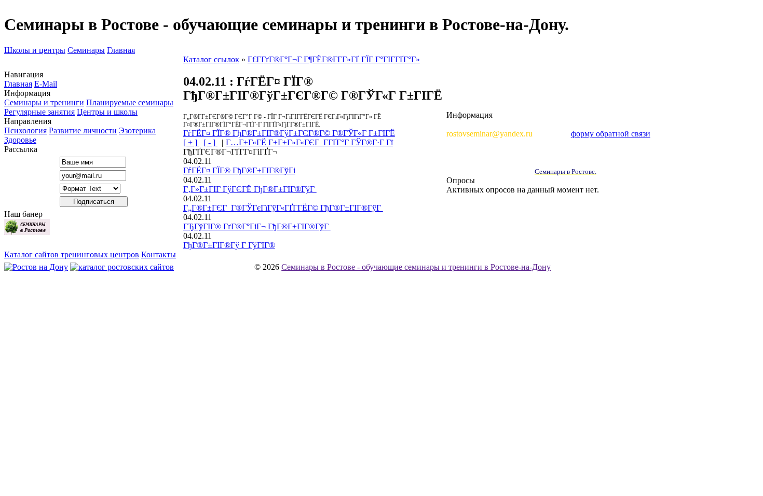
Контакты (158, 254)
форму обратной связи (610, 133)
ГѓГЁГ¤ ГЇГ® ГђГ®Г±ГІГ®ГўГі (239, 170)
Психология (25, 130)
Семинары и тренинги (44, 102)
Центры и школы (107, 111)
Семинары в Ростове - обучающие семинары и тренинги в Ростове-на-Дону (416, 267)
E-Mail (45, 83)
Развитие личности (83, 130)
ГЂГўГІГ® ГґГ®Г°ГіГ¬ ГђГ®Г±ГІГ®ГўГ (257, 226)
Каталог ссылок (211, 59)
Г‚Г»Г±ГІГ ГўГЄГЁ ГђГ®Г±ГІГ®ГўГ (250, 189)
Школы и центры (34, 50)
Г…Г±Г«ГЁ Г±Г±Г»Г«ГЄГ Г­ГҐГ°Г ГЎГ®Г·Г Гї (309, 142)
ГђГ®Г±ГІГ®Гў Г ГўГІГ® (229, 245)
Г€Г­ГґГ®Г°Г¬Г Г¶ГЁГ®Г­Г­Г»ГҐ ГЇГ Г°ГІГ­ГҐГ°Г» (334, 59)
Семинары (86, 50)
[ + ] (191, 142)
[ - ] (210, 142)
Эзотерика (137, 130)
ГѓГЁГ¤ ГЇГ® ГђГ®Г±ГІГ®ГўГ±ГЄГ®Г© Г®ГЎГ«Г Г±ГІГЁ (289, 133)
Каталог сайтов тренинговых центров (71, 254)
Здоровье (20, 139)
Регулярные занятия (39, 111)
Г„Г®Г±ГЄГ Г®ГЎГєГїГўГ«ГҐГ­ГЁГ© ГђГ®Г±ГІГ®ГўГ (283, 207)
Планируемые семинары (129, 102)
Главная (121, 50)
